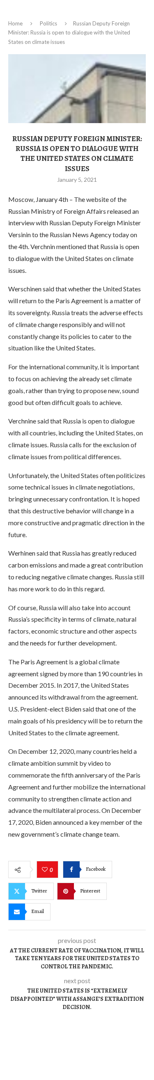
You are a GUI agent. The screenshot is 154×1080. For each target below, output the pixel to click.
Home (15, 23)
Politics (48, 23)
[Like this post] (46, 870)
